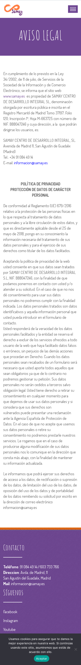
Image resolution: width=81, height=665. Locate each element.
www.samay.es (14, 96)
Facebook (10, 611)
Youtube (9, 629)
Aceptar (41, 658)
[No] (75, 649)
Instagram (10, 620)
